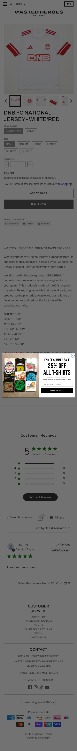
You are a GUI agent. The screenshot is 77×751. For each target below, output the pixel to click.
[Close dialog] (72, 355)
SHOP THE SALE (57, 391)
